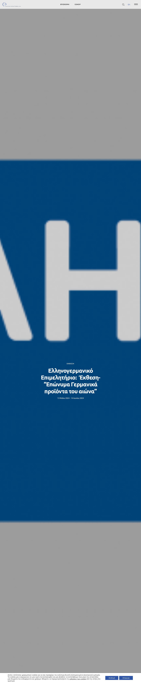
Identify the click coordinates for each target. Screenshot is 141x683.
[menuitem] (129, 4)
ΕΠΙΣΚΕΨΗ (64, 4)
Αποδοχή (112, 678)
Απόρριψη (126, 678)
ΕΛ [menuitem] (129, 4)
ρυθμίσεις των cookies (78, 679)
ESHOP (78, 4)
